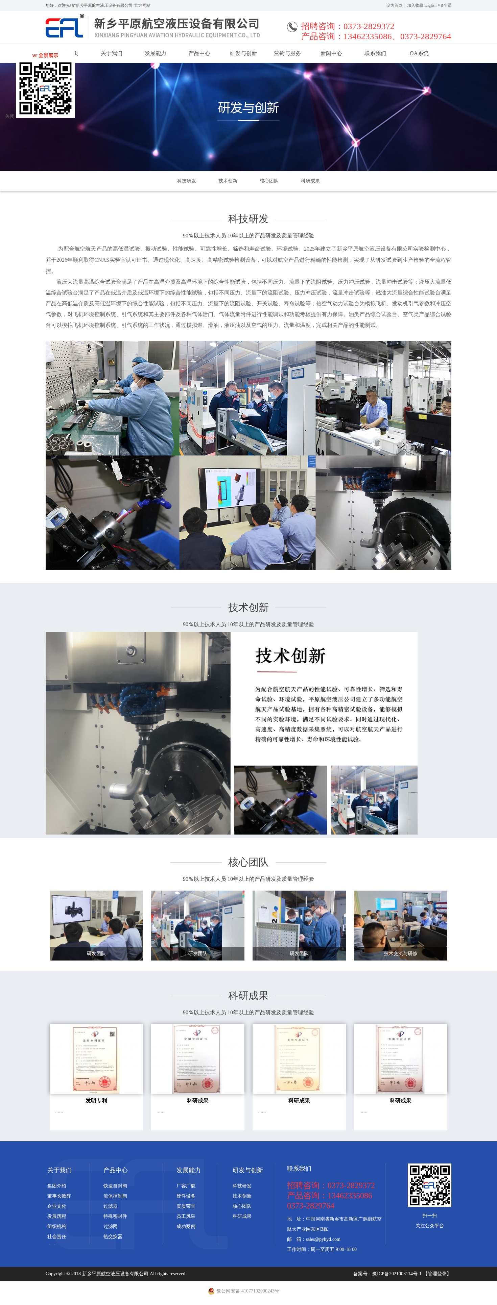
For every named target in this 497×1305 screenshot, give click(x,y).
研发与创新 (243, 53)
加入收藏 (415, 5)
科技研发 (186, 180)
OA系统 (419, 53)
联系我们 (375, 53)
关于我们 (111, 53)
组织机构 (56, 1226)
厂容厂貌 (185, 1185)
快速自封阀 (115, 1185)
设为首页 (394, 5)
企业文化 (56, 1206)
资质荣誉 (185, 1206)
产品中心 (199, 53)
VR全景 (444, 5)
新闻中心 (331, 53)
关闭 (10, 116)
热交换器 (112, 1236)
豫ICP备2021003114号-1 (397, 1273)
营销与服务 (287, 53)
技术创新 (227, 180)
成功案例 (185, 1226)
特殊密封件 (115, 1216)
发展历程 (56, 1216)
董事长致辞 (59, 1196)
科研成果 (310, 180)
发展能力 (155, 53)
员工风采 (185, 1216)
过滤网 (110, 1226)
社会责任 (56, 1236)
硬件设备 (185, 1196)
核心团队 (269, 180)
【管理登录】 (437, 1273)
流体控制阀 (115, 1196)
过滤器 (110, 1206)
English (430, 5)
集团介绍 (56, 1185)
